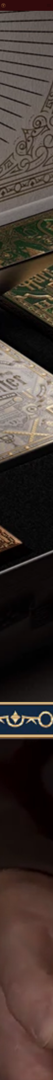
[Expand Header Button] (49, 5)
